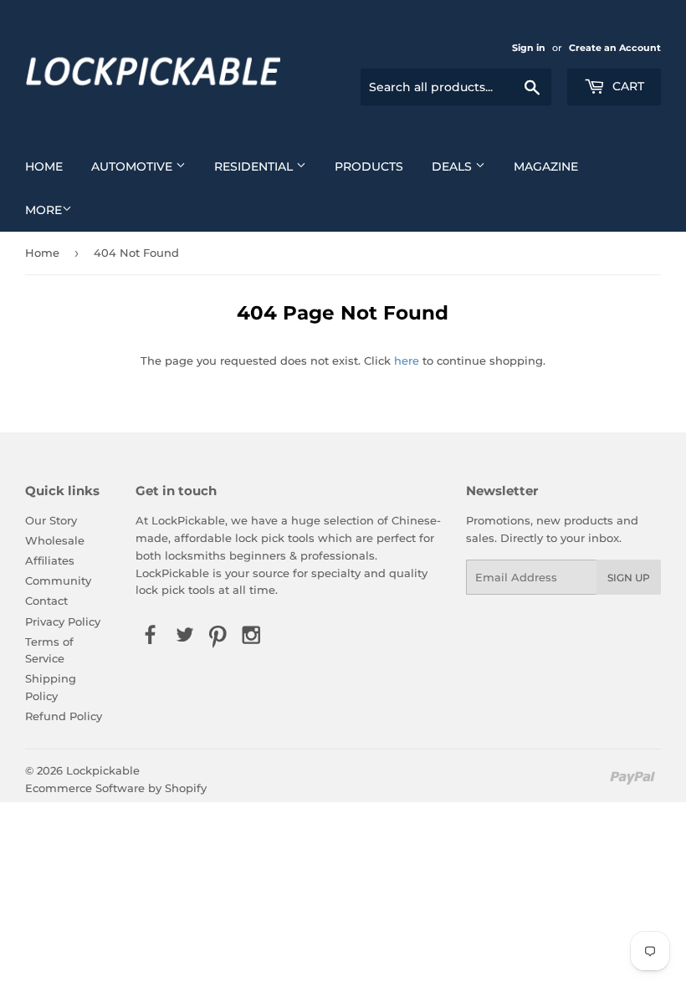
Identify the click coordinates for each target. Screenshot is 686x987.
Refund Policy (63, 716)
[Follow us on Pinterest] (217, 635)
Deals (453, 166)
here (406, 360)
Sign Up (628, 577)
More (43, 209)
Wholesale (54, 540)
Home (44, 166)
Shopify (186, 788)
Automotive (133, 166)
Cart (626, 86)
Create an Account (615, 48)
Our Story (51, 520)
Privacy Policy (62, 621)
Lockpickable (103, 770)
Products (369, 166)
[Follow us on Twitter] (184, 635)
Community (58, 580)
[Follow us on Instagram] (252, 635)
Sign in (528, 48)
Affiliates (49, 560)
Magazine (546, 166)
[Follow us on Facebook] (151, 635)
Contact (46, 600)
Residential (255, 166)
